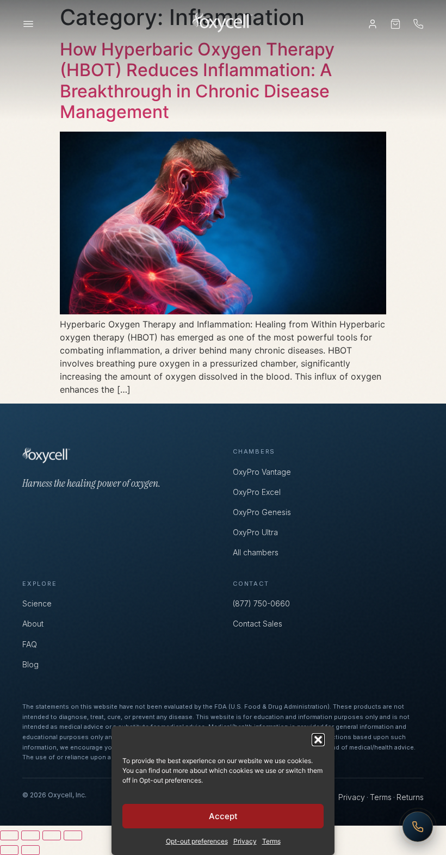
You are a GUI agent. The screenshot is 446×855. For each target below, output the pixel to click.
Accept (223, 816)
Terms (271, 841)
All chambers (255, 552)
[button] (318, 739)
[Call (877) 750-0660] (418, 23)
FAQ (29, 644)
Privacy (245, 841)
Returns (410, 797)
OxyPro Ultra (255, 532)
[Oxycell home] (223, 24)
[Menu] (28, 24)
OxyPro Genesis (262, 512)
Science (37, 603)
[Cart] (395, 23)
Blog (30, 664)
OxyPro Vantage (262, 471)
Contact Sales (257, 623)
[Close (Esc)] (73, 835)
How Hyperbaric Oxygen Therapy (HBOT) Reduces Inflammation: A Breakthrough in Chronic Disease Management (197, 80)
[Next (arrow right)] (30, 850)
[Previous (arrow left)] (9, 850)
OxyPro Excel (257, 492)
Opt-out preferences (197, 841)
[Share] (51, 835)
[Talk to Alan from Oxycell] (417, 826)
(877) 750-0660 (261, 603)
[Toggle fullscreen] (30, 835)
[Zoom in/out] (9, 835)
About (33, 623)
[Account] (372, 23)
